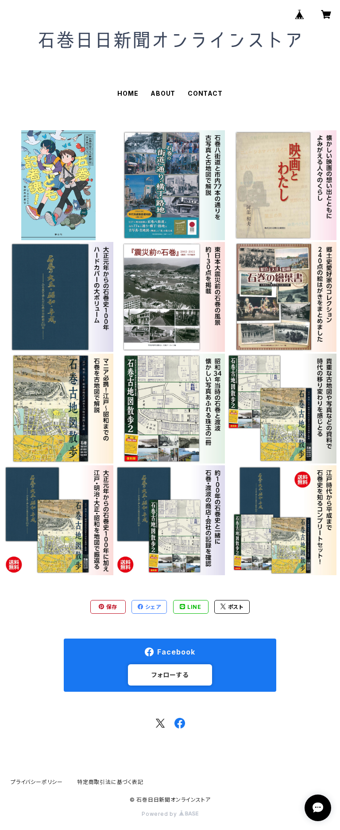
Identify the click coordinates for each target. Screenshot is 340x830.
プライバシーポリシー (37, 782)
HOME (127, 93)
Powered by (160, 814)
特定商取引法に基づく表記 (110, 782)
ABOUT (163, 93)
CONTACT (205, 93)
